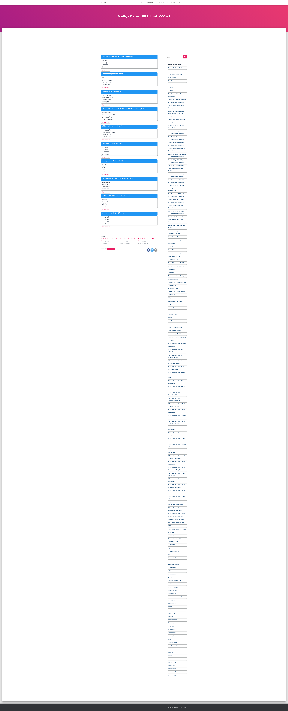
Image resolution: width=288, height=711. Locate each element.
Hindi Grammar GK (173, 314)
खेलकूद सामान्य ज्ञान (172, 600)
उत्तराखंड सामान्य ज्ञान (172, 593)
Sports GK (170, 554)
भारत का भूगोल (171, 626)
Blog (180, 2)
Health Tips (171, 311)
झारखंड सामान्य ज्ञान (172, 610)
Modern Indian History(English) (176, 522)
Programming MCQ (150, 2)
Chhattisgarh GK (172, 90)
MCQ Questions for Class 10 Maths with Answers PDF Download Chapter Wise (177, 375)
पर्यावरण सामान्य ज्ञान (172, 613)
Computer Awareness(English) (175, 240)
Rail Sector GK (171, 544)
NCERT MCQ (173, 2)
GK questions (171, 298)
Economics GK (172, 269)
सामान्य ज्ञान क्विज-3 (172, 665)
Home (142, 2)
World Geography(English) (174, 580)
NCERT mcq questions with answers (177, 529)
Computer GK (171, 243)
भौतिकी (169, 639)
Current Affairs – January (174, 249)
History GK (170, 317)
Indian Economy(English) (174, 330)
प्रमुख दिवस (170, 616)
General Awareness (173, 279)
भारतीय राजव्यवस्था (171, 632)
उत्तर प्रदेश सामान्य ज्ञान (172, 590)
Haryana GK (171, 307)
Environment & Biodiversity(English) (177, 275)
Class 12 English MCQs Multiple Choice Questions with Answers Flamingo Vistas (176, 188)
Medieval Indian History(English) (176, 519)
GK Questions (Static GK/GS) (175, 301)
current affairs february (174, 256)
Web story (170, 577)
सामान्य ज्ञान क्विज (171, 658)
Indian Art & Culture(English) (175, 327)
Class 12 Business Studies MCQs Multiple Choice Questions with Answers (176, 168)
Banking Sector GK (172, 77)
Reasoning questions (173, 551)
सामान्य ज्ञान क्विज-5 (172, 671)
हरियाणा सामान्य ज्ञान (172, 675)
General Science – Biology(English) (177, 282)
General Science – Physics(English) (177, 291)
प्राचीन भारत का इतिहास (172, 619)
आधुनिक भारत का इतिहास (173, 587)
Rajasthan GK (171, 548)
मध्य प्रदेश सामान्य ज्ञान (111, 248)
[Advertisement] (144, 38)
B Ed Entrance (171, 71)
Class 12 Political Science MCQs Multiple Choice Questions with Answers (176, 219)
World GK (170, 583)
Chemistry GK (171, 87)
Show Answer (106, 70)
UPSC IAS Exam (172, 574)
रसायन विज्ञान (170, 649)
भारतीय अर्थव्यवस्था (171, 629)
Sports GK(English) (173, 557)
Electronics (171, 272)
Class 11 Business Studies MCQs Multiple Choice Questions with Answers (176, 114)
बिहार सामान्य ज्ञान (171, 623)
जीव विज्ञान (170, 606)
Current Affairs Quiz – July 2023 (176, 262)
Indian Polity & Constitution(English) (177, 337)
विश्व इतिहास (170, 652)
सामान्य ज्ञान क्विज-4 (172, 668)
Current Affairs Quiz (163, 2)
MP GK (169, 526)
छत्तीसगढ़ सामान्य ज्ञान (172, 603)
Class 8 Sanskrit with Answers (175, 236)
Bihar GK (170, 80)
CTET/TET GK (171, 246)
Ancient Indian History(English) (175, 67)
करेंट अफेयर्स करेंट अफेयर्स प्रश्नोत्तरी (175, 597)
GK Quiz (170, 304)
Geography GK (171, 294)
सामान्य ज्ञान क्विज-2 (172, 662)
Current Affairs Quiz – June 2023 (176, 266)
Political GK (171, 535)
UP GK (169, 570)
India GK (170, 320)
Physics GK (171, 532)
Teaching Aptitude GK (173, 564)
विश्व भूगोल (170, 655)
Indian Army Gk (172, 324)
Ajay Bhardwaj (183, 707)
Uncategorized (172, 567)
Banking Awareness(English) (175, 74)
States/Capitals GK (172, 561)
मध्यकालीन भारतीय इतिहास (173, 645)
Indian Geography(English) (174, 333)
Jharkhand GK (171, 340)
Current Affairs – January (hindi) (176, 253)
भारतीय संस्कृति (171, 636)
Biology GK (171, 84)
